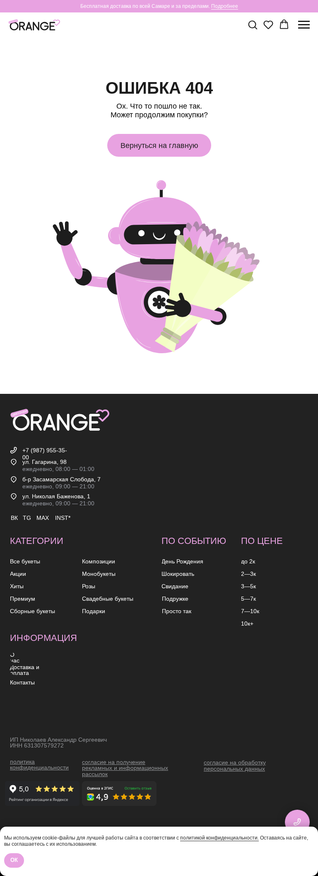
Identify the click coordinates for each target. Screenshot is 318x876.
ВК (14, 517)
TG (27, 517)
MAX (42, 517)
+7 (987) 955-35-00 (44, 454)
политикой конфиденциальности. (219, 838)
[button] (253, 24)
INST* (62, 517)
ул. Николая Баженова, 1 (56, 496)
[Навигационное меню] (304, 25)
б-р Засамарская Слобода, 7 (61, 479)
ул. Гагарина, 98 (44, 462)
